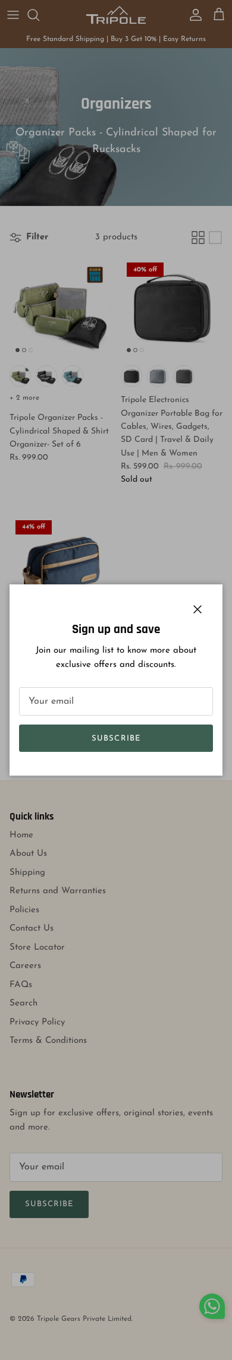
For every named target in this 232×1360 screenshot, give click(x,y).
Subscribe (116, 738)
